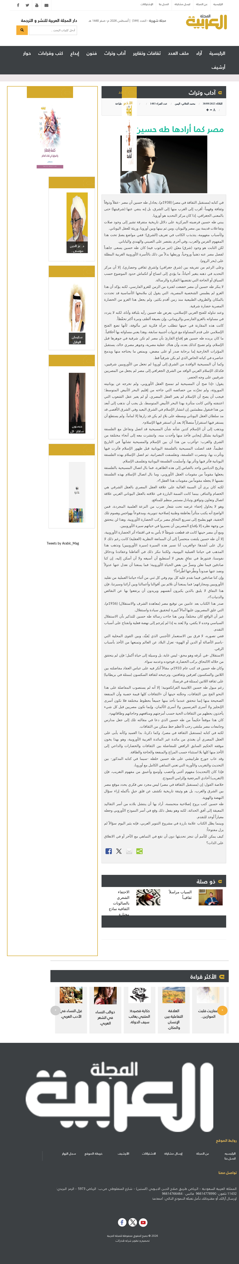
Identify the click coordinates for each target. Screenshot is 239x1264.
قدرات (120, 1240)
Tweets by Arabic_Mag (63, 543)
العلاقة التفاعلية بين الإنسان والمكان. (174, 1019)
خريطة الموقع (93, 1153)
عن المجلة (201, 4)
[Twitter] (27, 5)
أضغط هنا (157, 1199)
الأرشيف (123, 1153)
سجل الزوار (69, 1153)
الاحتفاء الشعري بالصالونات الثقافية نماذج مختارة (119, 903)
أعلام (80, 182)
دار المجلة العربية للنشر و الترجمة (49, 20)
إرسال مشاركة (173, 1153)
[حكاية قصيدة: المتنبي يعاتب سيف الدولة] (139, 995)
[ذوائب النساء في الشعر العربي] (105, 995)
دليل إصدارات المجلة (67, 449)
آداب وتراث (202, 92)
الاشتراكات (149, 1153)
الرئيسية (218, 4)
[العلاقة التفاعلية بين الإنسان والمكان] (173, 995)
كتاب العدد (55, 92)
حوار (81, 360)
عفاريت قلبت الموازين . (208, 1013)
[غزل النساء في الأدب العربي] (71, 995)
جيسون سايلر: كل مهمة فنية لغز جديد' (77, 433)
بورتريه (79, 271)
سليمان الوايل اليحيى (77, 342)
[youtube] (37, 5)
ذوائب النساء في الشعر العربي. (105, 1017)
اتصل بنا (164, 4)
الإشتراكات (147, 4)
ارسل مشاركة (182, 4)
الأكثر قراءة (203, 976)
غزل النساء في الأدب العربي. (71, 1013)
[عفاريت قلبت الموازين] (208, 995)
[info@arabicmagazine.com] (46, 5)
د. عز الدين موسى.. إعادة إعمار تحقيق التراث (77, 253)
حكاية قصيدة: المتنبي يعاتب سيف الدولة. (139, 1016)
